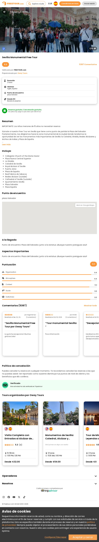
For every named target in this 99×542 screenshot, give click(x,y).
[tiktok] (24, 497)
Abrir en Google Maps (85, 205)
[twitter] (19, 497)
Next (95, 30)
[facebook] (8, 497)
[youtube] (13, 497)
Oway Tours (22, 73)
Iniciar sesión (89, 3)
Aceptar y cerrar (83, 537)
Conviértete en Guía (69, 3)
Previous (4, 30)
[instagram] (3, 497)
